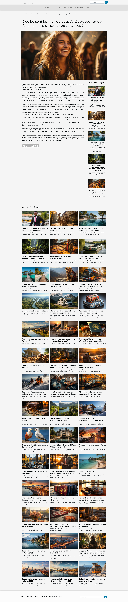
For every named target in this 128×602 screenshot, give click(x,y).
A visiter (58, 7)
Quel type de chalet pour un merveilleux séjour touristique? (91, 419)
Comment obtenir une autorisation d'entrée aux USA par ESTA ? (63, 526)
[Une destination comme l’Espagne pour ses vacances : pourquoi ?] (35, 488)
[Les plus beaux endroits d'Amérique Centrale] (64, 408)
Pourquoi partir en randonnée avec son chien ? (62, 285)
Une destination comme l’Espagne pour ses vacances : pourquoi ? (33, 500)
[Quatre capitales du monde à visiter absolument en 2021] (64, 569)
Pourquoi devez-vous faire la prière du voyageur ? (90, 366)
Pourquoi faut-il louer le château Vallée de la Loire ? (63, 446)
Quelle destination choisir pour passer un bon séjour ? (34, 285)
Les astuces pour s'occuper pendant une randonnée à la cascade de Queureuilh (97, 168)
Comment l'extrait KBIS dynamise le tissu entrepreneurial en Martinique (97, 100)
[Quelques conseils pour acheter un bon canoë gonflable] (92, 246)
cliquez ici (46, 95)
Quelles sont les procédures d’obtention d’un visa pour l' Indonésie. (90, 341)
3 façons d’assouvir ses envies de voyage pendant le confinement (92, 552)
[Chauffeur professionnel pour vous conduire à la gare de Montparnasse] (92, 382)
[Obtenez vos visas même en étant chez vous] (64, 488)
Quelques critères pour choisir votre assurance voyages (91, 312)
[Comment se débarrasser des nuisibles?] (35, 355)
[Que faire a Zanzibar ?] (92, 461)
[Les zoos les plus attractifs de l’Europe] (96, 115)
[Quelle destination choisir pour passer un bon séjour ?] (35, 274)
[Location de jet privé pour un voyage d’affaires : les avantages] (64, 382)
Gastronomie (68, 7)
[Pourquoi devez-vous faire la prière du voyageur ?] (92, 355)
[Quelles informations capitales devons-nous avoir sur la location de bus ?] (92, 274)
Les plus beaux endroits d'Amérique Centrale (59, 419)
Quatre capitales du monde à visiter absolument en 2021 (61, 580)
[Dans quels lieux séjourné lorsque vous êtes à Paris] (92, 514)
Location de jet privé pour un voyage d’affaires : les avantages (63, 393)
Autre (88, 7)
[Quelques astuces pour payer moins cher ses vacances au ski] (35, 382)
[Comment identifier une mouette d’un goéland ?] (35, 435)
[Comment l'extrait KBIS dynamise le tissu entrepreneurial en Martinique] (96, 91)
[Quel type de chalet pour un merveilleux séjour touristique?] (92, 408)
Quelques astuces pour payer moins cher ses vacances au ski (34, 393)
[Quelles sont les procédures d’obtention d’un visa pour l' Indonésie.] (92, 329)
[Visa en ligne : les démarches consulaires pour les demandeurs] (92, 488)
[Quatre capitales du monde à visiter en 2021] (35, 569)
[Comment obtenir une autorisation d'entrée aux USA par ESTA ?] (64, 514)
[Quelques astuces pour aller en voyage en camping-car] (64, 301)
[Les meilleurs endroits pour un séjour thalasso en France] (96, 136)
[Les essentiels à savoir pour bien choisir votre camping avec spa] (64, 355)
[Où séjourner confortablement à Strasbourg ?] (35, 461)
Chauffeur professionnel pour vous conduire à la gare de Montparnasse (90, 394)
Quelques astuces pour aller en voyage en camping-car (62, 312)
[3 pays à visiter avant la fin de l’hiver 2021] (64, 541)
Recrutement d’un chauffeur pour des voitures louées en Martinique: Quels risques (63, 473)
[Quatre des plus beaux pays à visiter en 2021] (35, 541)
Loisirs (40, 7)
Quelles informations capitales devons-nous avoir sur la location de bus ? (92, 286)
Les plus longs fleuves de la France (35, 311)
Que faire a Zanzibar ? (87, 471)
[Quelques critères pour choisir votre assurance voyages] (92, 301)
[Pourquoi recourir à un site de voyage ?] (35, 408)
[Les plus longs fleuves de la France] (35, 301)
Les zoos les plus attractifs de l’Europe (97, 122)
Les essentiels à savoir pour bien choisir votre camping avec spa (63, 366)
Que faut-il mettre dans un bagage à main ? (97, 191)
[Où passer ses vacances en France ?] (92, 435)
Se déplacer (48, 7)
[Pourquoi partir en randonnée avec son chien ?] (64, 274)
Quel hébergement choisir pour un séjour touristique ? (62, 340)
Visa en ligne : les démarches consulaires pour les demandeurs (92, 499)
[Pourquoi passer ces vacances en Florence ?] (35, 329)
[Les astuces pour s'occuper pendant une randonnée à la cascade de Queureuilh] (96, 159)
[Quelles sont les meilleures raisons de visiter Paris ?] (35, 514)
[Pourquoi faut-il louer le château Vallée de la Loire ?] (64, 435)
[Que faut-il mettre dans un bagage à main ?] (96, 183)
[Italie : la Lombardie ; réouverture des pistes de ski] (92, 569)
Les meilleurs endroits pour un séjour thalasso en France (97, 144)
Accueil (22, 14)
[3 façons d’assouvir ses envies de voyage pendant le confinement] (92, 541)
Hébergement (79, 7)
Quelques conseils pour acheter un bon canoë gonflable (91, 257)
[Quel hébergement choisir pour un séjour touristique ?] (64, 329)
